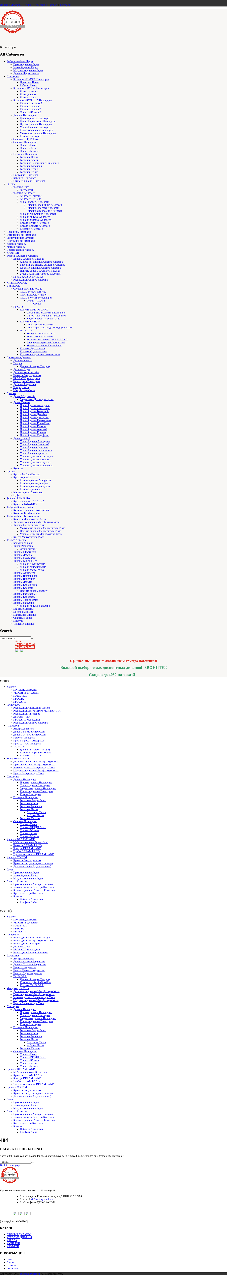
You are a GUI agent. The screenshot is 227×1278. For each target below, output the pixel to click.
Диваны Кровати (23, 587)
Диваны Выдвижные (25, 575)
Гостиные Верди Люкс (33, 800)
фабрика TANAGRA (18, 498)
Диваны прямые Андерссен (35, 216)
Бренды (11, 184)
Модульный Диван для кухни (37, 399)
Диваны (11, 393)
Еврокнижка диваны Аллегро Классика (42, 264)
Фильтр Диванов (16, 540)
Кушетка (18, 620)
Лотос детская (28, 94)
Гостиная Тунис (29, 172)
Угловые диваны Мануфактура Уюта (41, 534)
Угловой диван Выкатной (34, 444)
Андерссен (13, 725)
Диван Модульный (24, 396)
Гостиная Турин (29, 169)
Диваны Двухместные (32, 563)
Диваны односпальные (33, 566)
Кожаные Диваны (23, 608)
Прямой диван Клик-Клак (35, 423)
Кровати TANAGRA (25, 504)
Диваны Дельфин (23, 581)
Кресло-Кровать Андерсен (35, 225)
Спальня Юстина (29, 830)
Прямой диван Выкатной (34, 411)
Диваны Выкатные (24, 578)
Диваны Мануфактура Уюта (29, 525)
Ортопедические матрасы (21, 234)
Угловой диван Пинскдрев (35, 127)
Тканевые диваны (23, 623)
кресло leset (26, 189)
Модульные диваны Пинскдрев (38, 133)
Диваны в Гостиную (24, 551)
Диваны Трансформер (25, 599)
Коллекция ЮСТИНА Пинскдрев (32, 100)
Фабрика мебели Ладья (20, 61)
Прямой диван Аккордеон (35, 405)
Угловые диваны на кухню (35, 462)
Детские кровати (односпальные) (32, 866)
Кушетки (18, 468)
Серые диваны (28, 549)
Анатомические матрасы (21, 240)
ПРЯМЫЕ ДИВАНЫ (25, 689)
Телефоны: (28, 1202)
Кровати (18, 306)
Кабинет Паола (28, 85)
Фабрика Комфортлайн (20, 507)
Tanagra (17, 363)
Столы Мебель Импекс (33, 291)
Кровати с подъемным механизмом (40, 354)
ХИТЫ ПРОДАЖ (17, 282)
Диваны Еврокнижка (25, 584)
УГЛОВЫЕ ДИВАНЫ (26, 692)
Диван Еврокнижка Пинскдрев (38, 121)
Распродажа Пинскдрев (26, 381)
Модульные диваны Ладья (28, 70)
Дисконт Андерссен (24, 384)
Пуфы (16, 495)
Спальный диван (23, 617)
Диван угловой (21, 438)
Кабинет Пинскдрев (24, 178)
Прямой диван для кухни (34, 417)
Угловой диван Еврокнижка (36, 450)
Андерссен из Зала (30, 198)
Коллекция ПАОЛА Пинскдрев (31, 79)
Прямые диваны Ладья (26, 64)
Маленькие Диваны (24, 614)
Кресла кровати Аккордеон (35, 480)
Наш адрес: (28, 1196)
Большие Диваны (23, 543)
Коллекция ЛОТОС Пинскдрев (31, 88)
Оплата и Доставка (11, 4)
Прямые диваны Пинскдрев (36, 124)
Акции (10, 1262)
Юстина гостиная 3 (31, 103)
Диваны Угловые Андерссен (36, 219)
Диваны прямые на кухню (35, 605)
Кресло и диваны (23, 611)
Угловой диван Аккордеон (35, 441)
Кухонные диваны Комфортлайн (31, 510)
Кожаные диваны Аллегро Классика (40, 267)
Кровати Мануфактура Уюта (29, 519)
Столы (37, 303)
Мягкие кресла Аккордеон (28, 492)
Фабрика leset (21, 186)
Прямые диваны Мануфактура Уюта (40, 531)
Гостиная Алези (29, 160)
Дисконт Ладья (21, 369)
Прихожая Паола (29, 82)
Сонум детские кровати (40, 324)
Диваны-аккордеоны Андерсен (44, 210)
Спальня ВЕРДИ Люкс (26, 139)
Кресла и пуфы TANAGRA (28, 501)
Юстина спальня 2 (30, 109)
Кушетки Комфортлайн (26, 513)
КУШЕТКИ (20, 695)
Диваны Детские (22, 554)
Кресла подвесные (30, 489)
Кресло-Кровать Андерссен (29, 740)
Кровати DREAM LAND (34, 309)
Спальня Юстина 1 (30, 112)
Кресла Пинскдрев (30, 136)
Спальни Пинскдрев (25, 142)
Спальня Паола (28, 145)
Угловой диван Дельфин (34, 447)
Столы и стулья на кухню (27, 288)
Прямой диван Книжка (33, 426)
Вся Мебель (13, 285)
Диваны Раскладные (25, 593)
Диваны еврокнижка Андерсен (44, 204)
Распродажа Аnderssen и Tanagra (31, 707)
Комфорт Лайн (28, 902)
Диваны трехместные (32, 569)
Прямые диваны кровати (34, 590)
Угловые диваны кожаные (35, 459)
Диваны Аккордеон (24, 572)
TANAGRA (20, 746)
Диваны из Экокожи (24, 557)
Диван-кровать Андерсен (34, 201)
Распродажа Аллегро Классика (30, 279)
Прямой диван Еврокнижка (35, 420)
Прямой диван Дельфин (33, 414)
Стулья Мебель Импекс (33, 294)
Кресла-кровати (22, 477)
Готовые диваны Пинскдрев (29, 181)
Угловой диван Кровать (33, 453)
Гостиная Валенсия (31, 166)
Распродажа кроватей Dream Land (46, 342)
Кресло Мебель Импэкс (26, 474)
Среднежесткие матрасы (20, 249)
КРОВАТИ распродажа (26, 378)
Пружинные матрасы (19, 231)
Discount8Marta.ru (30, 1273)
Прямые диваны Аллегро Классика (40, 270)
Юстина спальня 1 (30, 106)
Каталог (11, 686)
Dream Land (26, 330)
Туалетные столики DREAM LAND (47, 339)
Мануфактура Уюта (24, 390)
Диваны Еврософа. (24, 596)
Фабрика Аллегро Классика (22, 255)
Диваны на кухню (23, 602)
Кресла (11, 471)
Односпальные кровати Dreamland (46, 315)
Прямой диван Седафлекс (34, 435)
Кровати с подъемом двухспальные (33, 863)
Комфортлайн (21, 387)
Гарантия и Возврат (45, 4)
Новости (11, 1265)
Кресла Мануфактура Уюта (28, 537)
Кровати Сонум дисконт (27, 375)
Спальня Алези (28, 148)
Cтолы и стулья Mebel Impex (36, 297)
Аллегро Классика (17, 881)
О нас (28, 4)
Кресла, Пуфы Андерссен (34, 222)
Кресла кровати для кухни (35, 486)
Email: (25, 1199)
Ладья (10, 869)
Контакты (65, 4)
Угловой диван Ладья (25, 67)
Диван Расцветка (23, 546)
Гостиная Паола (29, 157)
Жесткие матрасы (16, 243)
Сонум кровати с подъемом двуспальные (50, 327)
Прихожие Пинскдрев (25, 175)
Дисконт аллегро (22, 360)
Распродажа (13, 704)
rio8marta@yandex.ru (42, 1199)
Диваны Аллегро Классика (28, 258)
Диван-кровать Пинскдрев (35, 118)
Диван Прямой (21, 402)
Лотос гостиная (29, 91)
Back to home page (10, 1165)
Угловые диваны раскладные (36, 465)
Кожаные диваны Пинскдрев (36, 130)
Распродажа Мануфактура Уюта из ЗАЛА (36, 710)
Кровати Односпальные (33, 351)
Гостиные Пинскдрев (25, 154)
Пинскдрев (13, 76)
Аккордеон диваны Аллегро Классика (41, 261)
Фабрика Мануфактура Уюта (23, 516)
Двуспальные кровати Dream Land (46, 312)
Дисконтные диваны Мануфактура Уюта (36, 522)
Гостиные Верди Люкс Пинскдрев (39, 163)
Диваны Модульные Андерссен (38, 213)
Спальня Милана (29, 151)
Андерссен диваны (31, 195)
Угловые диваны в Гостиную (36, 456)
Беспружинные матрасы (20, 237)
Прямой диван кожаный (33, 429)
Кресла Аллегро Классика (28, 276)
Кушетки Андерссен (31, 228)
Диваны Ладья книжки (26, 73)
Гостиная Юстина (30, 818)
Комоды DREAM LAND (41, 333)
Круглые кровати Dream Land (43, 318)
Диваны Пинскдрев (24, 115)
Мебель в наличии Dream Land (44, 345)
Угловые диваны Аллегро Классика (40, 273)
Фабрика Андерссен (24, 192)
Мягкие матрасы (16, 246)
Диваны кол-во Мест (25, 560)
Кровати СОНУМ (30, 321)
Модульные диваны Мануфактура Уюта (42, 528)
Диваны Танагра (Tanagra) (35, 366)
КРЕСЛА (18, 698)
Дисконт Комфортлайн (26, 372)
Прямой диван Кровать (33, 432)
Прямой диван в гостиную (35, 408)
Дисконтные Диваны (19, 357)
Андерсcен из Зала (23, 728)
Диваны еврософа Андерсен (43, 207)
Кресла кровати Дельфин (34, 483)
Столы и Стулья (36, 300)
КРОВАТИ (13, 252)
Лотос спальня (28, 97)
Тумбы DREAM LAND (40, 336)
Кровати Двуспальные (32, 348)
